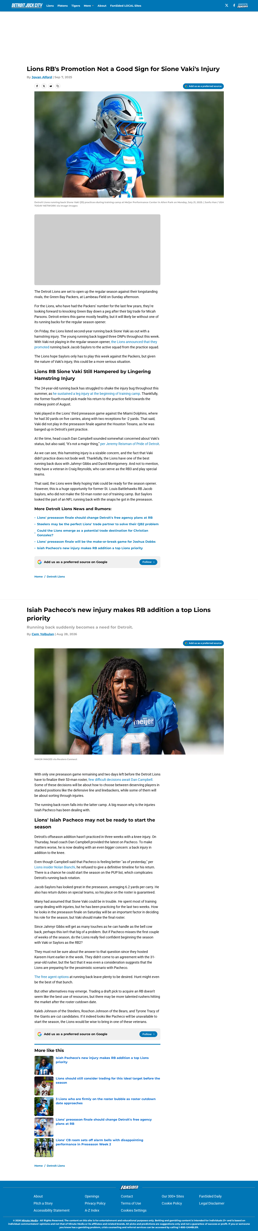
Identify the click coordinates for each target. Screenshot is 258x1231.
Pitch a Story (43, 1203)
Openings (92, 1196)
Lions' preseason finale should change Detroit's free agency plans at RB (95, 517)
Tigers (75, 5)
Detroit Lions (56, 576)
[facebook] (234, 5)
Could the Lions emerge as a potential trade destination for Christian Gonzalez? (92, 533)
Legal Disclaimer (211, 1203)
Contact (127, 1196)
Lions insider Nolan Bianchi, (55, 867)
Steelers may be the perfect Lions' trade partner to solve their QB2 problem (98, 524)
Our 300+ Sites (173, 1196)
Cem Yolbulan (43, 634)
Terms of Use (131, 1203)
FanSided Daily (210, 1196)
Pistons (62, 5)
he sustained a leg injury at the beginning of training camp (96, 394)
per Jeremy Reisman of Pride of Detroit (129, 444)
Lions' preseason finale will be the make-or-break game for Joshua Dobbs (96, 541)
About (102, 5)
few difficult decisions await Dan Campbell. (120, 780)
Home (38, 576)
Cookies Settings (133, 1210)
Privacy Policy (95, 1203)
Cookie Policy (172, 1203)
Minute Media (30, 1220)
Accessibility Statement (52, 1210)
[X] (226, 5)
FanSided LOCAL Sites (125, 5)
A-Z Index (92, 1210)
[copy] (57, 86)
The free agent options (52, 977)
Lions (50, 5)
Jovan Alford (42, 77)
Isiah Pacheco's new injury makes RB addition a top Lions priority (90, 548)
